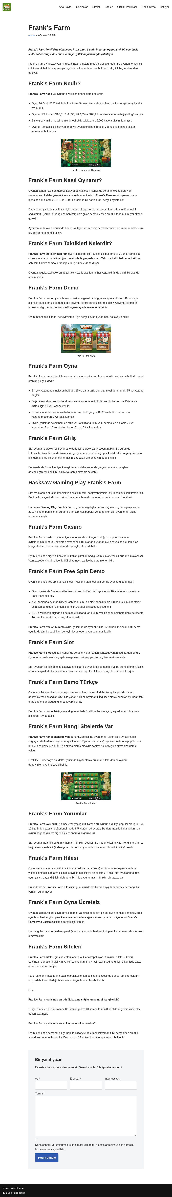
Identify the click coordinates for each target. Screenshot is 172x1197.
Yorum (40, 1093)
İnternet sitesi (112, 1078)
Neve (6, 1188)
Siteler (109, 7)
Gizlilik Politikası (127, 7)
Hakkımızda (149, 7)
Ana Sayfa (65, 7)
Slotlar (96, 7)
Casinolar (82, 7)
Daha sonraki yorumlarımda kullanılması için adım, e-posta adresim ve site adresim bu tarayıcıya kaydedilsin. (84, 1147)
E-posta (75, 1078)
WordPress (17, 1188)
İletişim (164, 7)
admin (31, 35)
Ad (37, 1078)
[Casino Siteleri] (7, 7)
